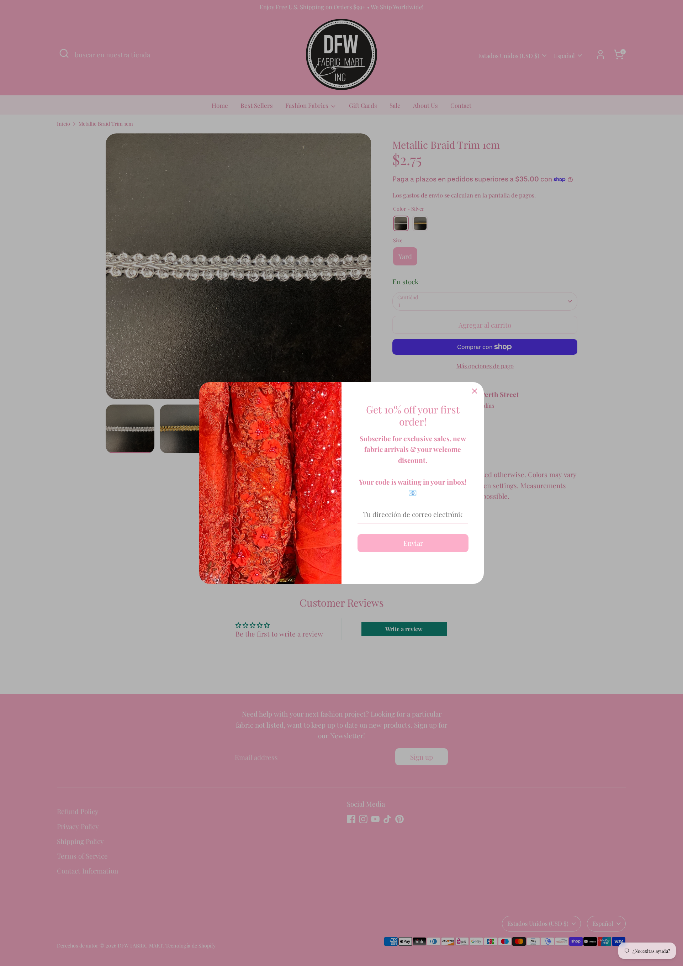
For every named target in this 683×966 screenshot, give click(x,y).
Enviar (413, 543)
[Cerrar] (474, 391)
